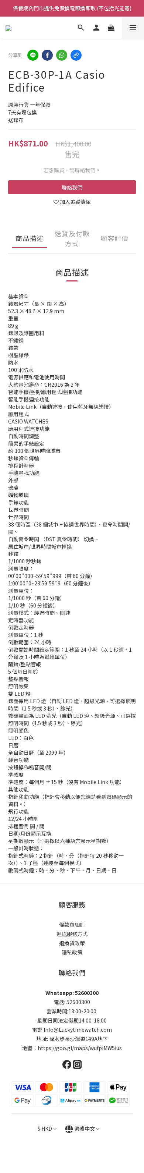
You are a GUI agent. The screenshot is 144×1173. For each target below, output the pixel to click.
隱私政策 (72, 952)
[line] (32, 55)
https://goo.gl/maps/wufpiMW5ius (80, 1048)
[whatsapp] (61, 55)
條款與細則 (72, 924)
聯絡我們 (72, 187)
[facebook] (47, 55)
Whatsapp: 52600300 (72, 992)
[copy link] (76, 55)
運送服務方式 (72, 934)
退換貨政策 (72, 943)
